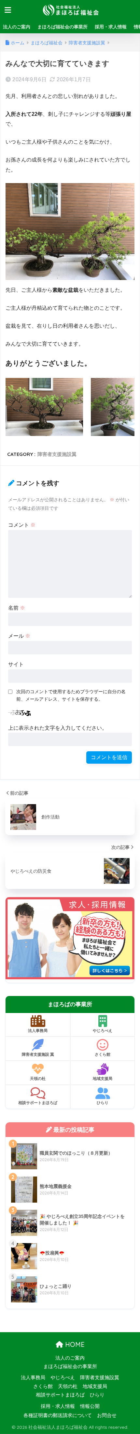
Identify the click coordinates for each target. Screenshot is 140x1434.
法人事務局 (38, 1030)
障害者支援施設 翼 (38, 1054)
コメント (21, 525)
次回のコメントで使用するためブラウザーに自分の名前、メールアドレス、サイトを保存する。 (71, 695)
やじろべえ (102, 1030)
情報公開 (90, 1406)
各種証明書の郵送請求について (57, 1415)
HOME (74, 1344)
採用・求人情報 (111, 26)
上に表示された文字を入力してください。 (57, 728)
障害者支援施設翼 (57, 454)
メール (19, 636)
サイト (16, 664)
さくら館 (102, 1054)
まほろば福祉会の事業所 (62, 26)
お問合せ (107, 1415)
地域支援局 (102, 1078)
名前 (16, 608)
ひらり (102, 1102)
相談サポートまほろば (37, 1102)
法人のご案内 (16, 26)
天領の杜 (38, 1078)
